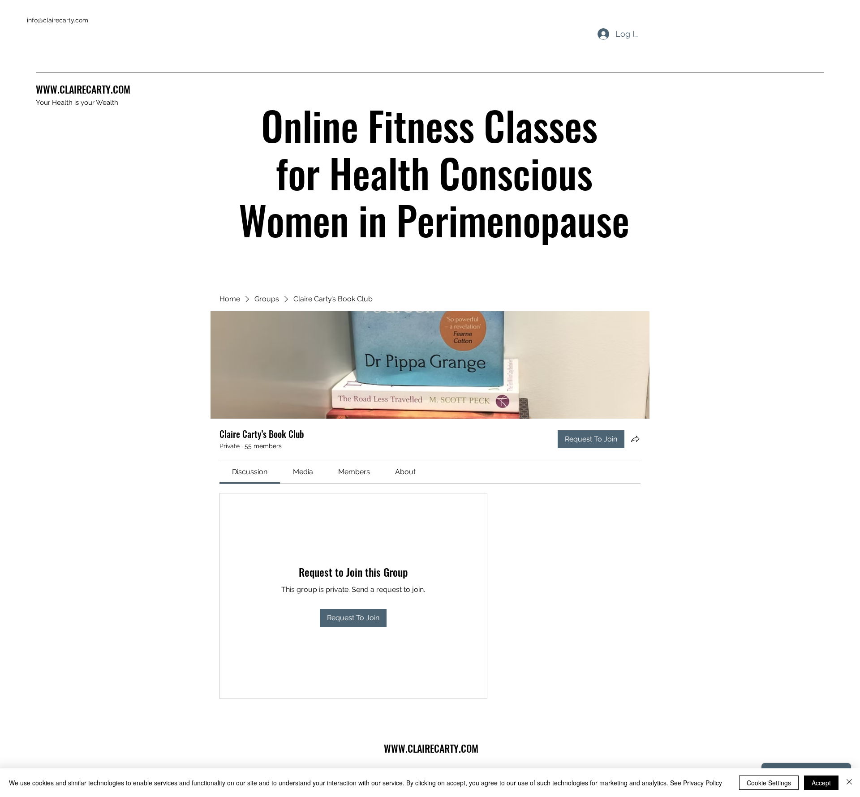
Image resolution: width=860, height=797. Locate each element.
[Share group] (635, 438)
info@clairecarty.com (57, 20)
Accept (821, 782)
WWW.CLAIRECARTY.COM (83, 89)
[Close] (849, 783)
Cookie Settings (769, 782)
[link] (249, 471)
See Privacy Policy (696, 782)
